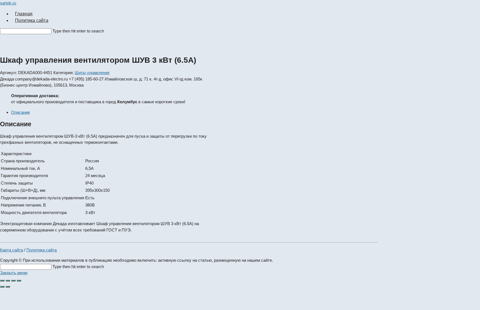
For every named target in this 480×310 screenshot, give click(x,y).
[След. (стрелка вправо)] (8, 287)
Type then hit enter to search (78, 31)
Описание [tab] (20, 112)
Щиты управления (92, 72)
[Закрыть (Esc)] (19, 280)
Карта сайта (11, 250)
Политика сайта (41, 250)
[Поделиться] (13, 280)
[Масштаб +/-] (2, 280)
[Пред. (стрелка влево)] (2, 287)
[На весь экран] (8, 280)
